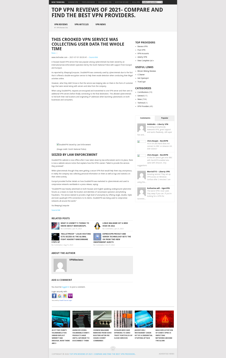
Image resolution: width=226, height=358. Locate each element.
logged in (65, 287)
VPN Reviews (61, 25)
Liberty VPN (142, 57)
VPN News (100, 24)
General (140, 96)
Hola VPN (136, 2)
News (54, 53)
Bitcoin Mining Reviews (146, 71)
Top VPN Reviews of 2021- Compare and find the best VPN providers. (107, 12)
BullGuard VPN (104, 2)
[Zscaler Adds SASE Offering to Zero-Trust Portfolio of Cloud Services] (123, 319)
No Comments (66, 229)
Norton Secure (121, 2)
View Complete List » (145, 61)
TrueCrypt (141, 82)
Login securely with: (59, 291)
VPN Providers (143, 106)
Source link (93, 57)
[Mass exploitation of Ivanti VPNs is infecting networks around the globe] (165, 319)
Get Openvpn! (143, 78)
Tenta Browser (88, 2)
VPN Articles (82, 24)
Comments (145, 118)
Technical (141, 103)
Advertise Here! (166, 354)
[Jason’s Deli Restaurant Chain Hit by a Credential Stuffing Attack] (144, 319)
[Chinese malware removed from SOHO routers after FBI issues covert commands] (102, 319)
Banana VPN (73, 2)
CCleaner (141, 75)
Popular (164, 118)
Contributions (142, 92)
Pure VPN (141, 50)
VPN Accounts (143, 53)
